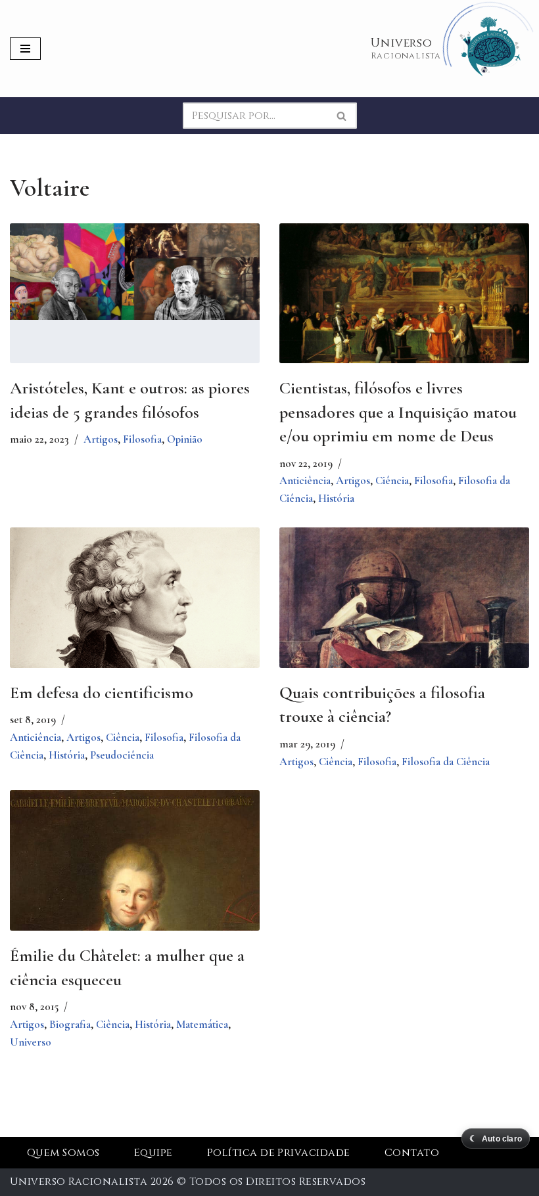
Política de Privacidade (278, 1152)
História (336, 498)
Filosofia (142, 439)
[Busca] (342, 115)
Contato (412, 1152)
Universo (30, 1042)
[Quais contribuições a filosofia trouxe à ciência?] (404, 611)
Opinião (184, 439)
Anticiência (305, 480)
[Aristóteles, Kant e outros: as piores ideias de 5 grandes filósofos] (135, 271)
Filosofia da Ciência (446, 761)
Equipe (153, 1152)
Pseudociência (122, 755)
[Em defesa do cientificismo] (135, 635)
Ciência (392, 480)
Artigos (100, 439)
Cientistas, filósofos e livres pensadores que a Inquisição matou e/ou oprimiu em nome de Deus (398, 412)
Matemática (202, 1024)
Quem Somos (63, 1152)
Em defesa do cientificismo (101, 692)
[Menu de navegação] (25, 48)
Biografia (70, 1024)
